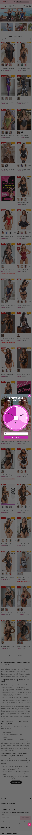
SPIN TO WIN (16, 437)
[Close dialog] (29, 395)
